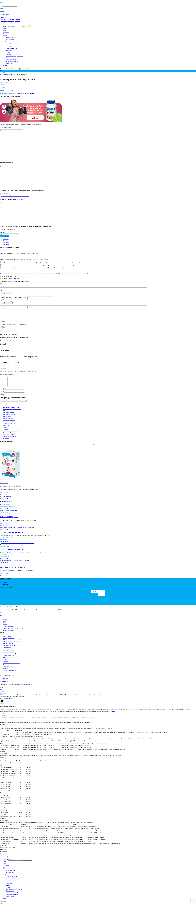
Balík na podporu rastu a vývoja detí (11, 407)
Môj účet (5, 619)
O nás (4, 621)
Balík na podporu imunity (9, 414)
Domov (1, 74)
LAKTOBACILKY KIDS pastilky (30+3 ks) (11, 532)
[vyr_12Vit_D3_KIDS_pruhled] (14, 196)
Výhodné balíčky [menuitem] (10, 896)
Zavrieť (1, 853)
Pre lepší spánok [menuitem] (10, 891)
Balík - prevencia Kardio (8, 412)
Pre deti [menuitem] (8, 885)
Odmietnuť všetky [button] (20, 696)
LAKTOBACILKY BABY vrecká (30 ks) (10, 486)
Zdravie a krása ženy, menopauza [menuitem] (14, 889)
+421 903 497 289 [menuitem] (10, 872)
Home (1, 687)
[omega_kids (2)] (11, 159)
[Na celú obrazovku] (2, 901)
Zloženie (5, 240)
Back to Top (3, 693)
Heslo (1, 8)
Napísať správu (8, 302)
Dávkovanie (6, 242)
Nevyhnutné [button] (3, 818)
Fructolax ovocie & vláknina (9, 436)
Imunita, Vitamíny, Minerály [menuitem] (12, 880)
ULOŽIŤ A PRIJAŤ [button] (4, 845)
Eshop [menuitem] (4, 874)
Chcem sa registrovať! (5, 340)
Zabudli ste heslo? (4, 14)
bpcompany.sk (29, 684)
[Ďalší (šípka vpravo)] (2, 903)
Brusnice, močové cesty (8, 418)
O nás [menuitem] (4, 863)
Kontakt (5, 624)
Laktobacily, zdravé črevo (9, 423)
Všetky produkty (7, 636)
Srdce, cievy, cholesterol (9, 434)
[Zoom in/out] (0, 901)
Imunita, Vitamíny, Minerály (9, 421)
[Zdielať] (3, 901)
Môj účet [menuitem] (5, 898)
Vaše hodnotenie (4, 374)
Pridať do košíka (4, 236)
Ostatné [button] (2, 757)
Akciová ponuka (7, 416)
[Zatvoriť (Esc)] (5, 901)
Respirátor (5, 668)
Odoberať (101, 594)
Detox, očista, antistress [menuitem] (12, 878)
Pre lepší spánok (7, 433)
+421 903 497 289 (4, 1)
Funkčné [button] (2, 713)
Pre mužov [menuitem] (8, 887)
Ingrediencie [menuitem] (6, 865)
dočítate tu (113, 711)
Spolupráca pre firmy (8, 622)
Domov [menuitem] (5, 861)
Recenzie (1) (6, 244)
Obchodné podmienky (8, 626)
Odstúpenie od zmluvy (8, 630)
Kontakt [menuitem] (5, 869)
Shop (1, 689)
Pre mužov (5, 429)
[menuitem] (99, 859)
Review (2, 84)
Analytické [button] (2, 724)
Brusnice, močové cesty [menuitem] (12, 876)
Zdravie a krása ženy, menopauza (11, 431)
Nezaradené (7, 74)
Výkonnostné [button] (3, 719)
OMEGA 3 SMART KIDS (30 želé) (9, 517)
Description (5, 239)
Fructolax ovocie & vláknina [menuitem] (12, 894)
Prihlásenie (2, 691)
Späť (3, 302)
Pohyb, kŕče (6, 425)
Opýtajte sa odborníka (7, 293)
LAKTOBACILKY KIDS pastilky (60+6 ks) (11, 550)
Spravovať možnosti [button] (5, 696)
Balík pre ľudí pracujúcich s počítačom (12, 409)
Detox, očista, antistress (9, 420)
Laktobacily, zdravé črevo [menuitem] (12, 881)
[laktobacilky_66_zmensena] (17, 93)
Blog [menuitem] (4, 867)
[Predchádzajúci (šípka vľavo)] (0, 903)
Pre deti (5, 427)
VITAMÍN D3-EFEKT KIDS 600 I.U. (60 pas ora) (13, 567)
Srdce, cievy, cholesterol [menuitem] (12, 892)
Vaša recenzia (4, 385)
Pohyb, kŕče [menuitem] (9, 883)
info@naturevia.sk (4, 681)
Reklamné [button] (2, 751)
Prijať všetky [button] (13, 696)
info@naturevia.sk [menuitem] (10, 870)
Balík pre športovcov (8, 410)
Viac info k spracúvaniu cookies (7, 698)
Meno (1, 5)
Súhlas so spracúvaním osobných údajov (13, 628)
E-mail (2, 391)
